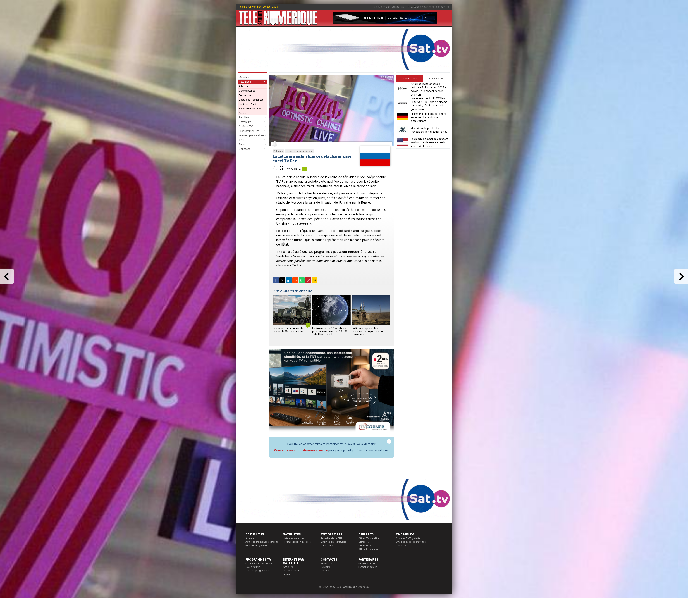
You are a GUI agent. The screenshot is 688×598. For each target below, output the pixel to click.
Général (325, 570)
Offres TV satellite (368, 538)
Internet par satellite (438, 6)
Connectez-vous (286, 450)
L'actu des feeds (248, 104)
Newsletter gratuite (250, 108)
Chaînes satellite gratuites (411, 541)
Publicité (325, 566)
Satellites (244, 117)
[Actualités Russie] (375, 165)
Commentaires (247, 90)
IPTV (409, 6)
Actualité (288, 566)
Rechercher (245, 95)
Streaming (419, 6)
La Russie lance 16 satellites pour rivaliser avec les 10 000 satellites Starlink (290, 331)
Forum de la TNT (330, 545)
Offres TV (245, 122)
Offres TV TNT (366, 541)
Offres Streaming (368, 548)
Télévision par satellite (386, 6)
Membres (245, 77)
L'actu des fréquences (251, 99)
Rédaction (326, 563)
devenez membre (315, 450)
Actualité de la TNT (331, 538)
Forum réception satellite (297, 541)
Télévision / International (299, 150)
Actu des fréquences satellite (261, 541)
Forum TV (401, 545)
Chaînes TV (246, 126)
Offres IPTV (364, 545)
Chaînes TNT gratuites (333, 541)
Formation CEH (366, 563)
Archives (244, 113)
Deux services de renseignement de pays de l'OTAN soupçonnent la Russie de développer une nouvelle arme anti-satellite (370, 334)
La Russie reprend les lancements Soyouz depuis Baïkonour (328, 331)
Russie (277, 291)
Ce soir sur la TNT (255, 566)
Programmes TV (249, 131)
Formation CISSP (367, 566)
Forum (242, 144)
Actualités (245, 81)
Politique (278, 150)
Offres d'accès (291, 570)
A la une (243, 86)
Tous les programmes (257, 570)
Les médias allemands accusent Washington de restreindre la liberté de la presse (429, 142)
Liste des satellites (293, 538)
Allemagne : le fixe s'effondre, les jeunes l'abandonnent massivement (429, 117)
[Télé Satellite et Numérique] (278, 18)
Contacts (244, 149)
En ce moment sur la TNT (259, 563)
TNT (403, 6)
